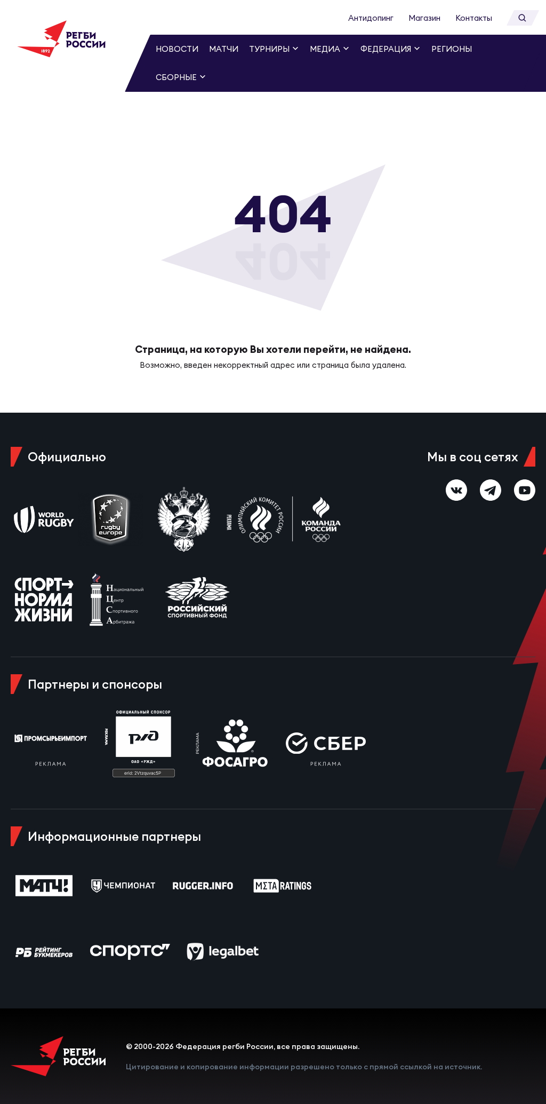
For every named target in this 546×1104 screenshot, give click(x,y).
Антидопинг (371, 18)
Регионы (451, 49)
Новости (177, 49)
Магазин (424, 18)
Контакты (473, 18)
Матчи (223, 49)
